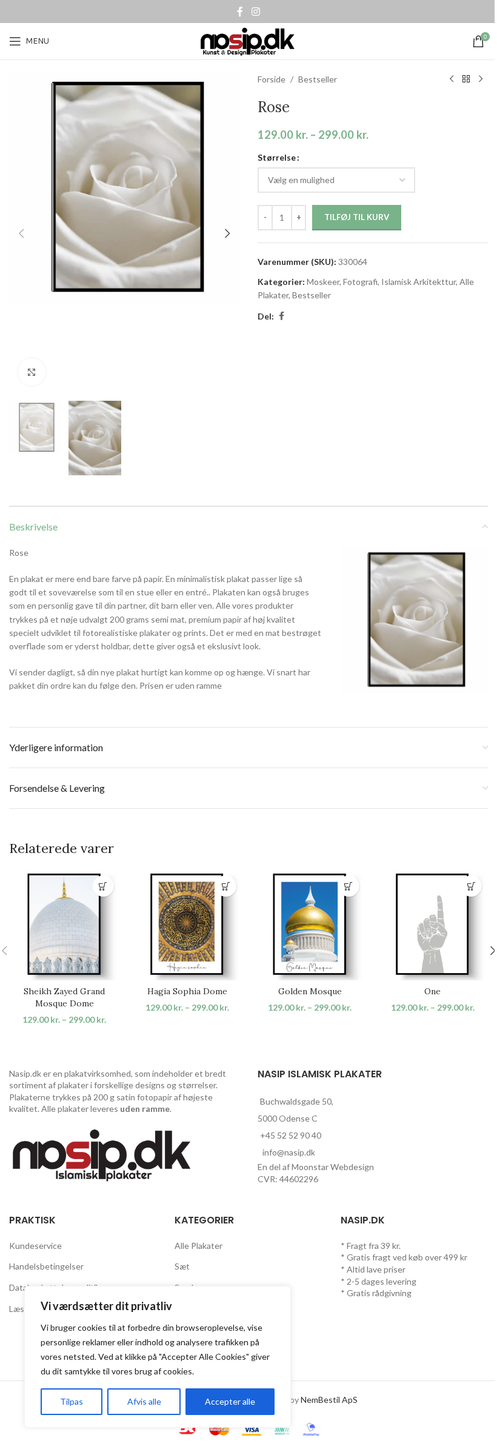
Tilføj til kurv (356, 217)
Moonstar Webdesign (333, 1167)
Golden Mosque (310, 991)
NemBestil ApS (329, 1399)
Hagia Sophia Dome (187, 991)
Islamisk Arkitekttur (418, 281)
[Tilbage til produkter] (466, 79)
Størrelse (277, 157)
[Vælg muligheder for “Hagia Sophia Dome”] (225, 886)
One (432, 991)
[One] (433, 924)
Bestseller (317, 79)
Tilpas (71, 1401)
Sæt (182, 1266)
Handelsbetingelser (46, 1266)
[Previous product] (451, 79)
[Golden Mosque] (310, 924)
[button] (21, 233)
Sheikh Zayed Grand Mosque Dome (64, 997)
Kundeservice (35, 1245)
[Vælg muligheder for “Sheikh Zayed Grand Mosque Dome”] (103, 886)
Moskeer (323, 281)
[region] (157, 1357)
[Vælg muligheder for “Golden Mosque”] (348, 886)
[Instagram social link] (255, 11)
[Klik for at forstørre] (31, 372)
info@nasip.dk (288, 1152)
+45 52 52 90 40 (290, 1135)
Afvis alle (144, 1401)
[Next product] (480, 79)
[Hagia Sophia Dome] (187, 924)
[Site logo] (248, 40)
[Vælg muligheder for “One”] (471, 886)
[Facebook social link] (240, 11)
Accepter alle (230, 1401)
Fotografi (360, 281)
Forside (271, 79)
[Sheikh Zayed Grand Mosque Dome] (64, 924)
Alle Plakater (198, 1245)
